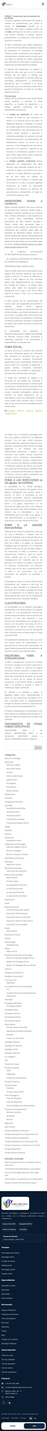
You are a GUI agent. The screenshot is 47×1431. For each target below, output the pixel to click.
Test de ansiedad (8, 1359)
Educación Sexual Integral (17, 924)
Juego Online (12, 779)
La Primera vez (11, 980)
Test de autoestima (8, 1372)
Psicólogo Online (11, 1010)
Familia (7, 938)
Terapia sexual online (15, 1092)
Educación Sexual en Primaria (18, 917)
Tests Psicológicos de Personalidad (20, 1105)
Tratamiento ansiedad (15, 819)
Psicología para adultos (10, 1253)
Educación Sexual (12, 907)
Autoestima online (14, 840)
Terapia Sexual (11, 1085)
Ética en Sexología (14, 850)
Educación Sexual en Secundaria (20, 921)
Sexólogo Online (11, 1049)
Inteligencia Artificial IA (14, 972)
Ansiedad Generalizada (16, 808)
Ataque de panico (14, 815)
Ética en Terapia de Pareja (17, 854)
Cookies (23, 1418)
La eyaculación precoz (15, 892)
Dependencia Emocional (14, 858)
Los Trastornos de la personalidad (18, 986)
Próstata (10, 1034)
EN (35, 1418)
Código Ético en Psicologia (15, 844)
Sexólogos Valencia (12, 1053)
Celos (9, 1070)
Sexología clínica (7, 1257)
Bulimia (10, 1119)
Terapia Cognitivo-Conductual (17, 1130)
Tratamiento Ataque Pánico (17, 823)
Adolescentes (6, 1265)
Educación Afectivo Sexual (17, 913)
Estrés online (12, 931)
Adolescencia (10, 794)
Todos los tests (7, 1355)
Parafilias (10, 1088)
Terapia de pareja (12, 1068)
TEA (6, 1060)
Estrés (7, 928)
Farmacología (10, 942)
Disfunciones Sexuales (14, 875)
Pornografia (11, 783)
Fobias (7, 948)
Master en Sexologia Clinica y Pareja (21, 965)
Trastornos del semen (15, 1038)
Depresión (5, 1290)
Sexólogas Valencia (12, 1042)
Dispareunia (10, 899)
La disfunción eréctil (15, 888)
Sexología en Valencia (13, 1046)
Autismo (8, 834)
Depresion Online (14, 864)
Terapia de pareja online (16, 1078)
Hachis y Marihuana (15, 776)
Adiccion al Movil (13, 765)
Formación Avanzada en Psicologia (18, 955)
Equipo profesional (8, 1310)
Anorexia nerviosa (14, 1112)
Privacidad (14, 1418)
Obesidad (9, 999)
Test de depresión (8, 1364)
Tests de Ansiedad (14, 1098)
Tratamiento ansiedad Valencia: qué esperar (23, 1169)
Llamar (13, 1426)
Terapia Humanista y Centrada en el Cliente (22, 1145)
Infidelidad (11, 1074)
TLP (8, 989)
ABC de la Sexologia (12, 758)
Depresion (9, 862)
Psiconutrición (6, 1298)
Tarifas (4, 1331)
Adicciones (9, 762)
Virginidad (11, 983)
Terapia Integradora (13, 1149)
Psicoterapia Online (12, 1017)
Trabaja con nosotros (9, 1339)
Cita (34, 1426)
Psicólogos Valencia (12, 1013)
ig (9, 1403)
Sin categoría (10, 1056)
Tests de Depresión (14, 1102)
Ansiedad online (13, 812)
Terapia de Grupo (12, 1064)
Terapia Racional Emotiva (15, 1152)
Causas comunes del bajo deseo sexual (20, 1183)
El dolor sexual (12, 881)
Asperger (8, 830)
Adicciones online (14, 768)
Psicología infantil (8, 1269)
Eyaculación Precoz (12, 935)
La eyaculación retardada (17, 896)
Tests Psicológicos (12, 1095)
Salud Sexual (10, 1024)
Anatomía (8, 798)
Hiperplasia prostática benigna (19, 1031)
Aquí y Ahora (10, 1127)
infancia (8, 969)
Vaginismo (9, 1123)
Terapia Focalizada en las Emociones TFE (21, 1141)
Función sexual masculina (17, 1027)
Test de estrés (7, 1368)
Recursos (5, 1323)
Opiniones (5, 1327)
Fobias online (12, 951)
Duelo (7, 903)
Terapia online (6, 1274)
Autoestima (9, 837)
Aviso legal (5, 1418)
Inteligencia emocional (14, 976)
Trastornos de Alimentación (16, 1109)
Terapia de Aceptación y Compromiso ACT (21, 1134)
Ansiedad (8, 805)
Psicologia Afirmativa (13, 1003)
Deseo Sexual (12, 877)
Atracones (11, 1116)
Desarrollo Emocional (13, 868)
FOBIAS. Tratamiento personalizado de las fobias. (22, 17)
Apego (7, 826)
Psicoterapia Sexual (12, 1021)
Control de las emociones (17, 871)
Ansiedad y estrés (8, 1286)
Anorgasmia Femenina (14, 802)
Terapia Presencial (12, 1081)
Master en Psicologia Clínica (18, 961)
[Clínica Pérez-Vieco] (7, 4)
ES (31, 1418)
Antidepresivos (13, 945)
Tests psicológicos (8, 1318)
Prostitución (11, 787)
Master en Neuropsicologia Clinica (20, 958)
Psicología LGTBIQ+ (14, 1006)
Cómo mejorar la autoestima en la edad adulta (23, 1179)
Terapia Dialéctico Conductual (17, 1138)
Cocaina (10, 772)
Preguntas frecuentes (9, 1314)
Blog (3, 1335)
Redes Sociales (12, 791)
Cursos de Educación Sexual (18, 910)
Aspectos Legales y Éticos (17, 847)
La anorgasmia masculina (17, 885)
